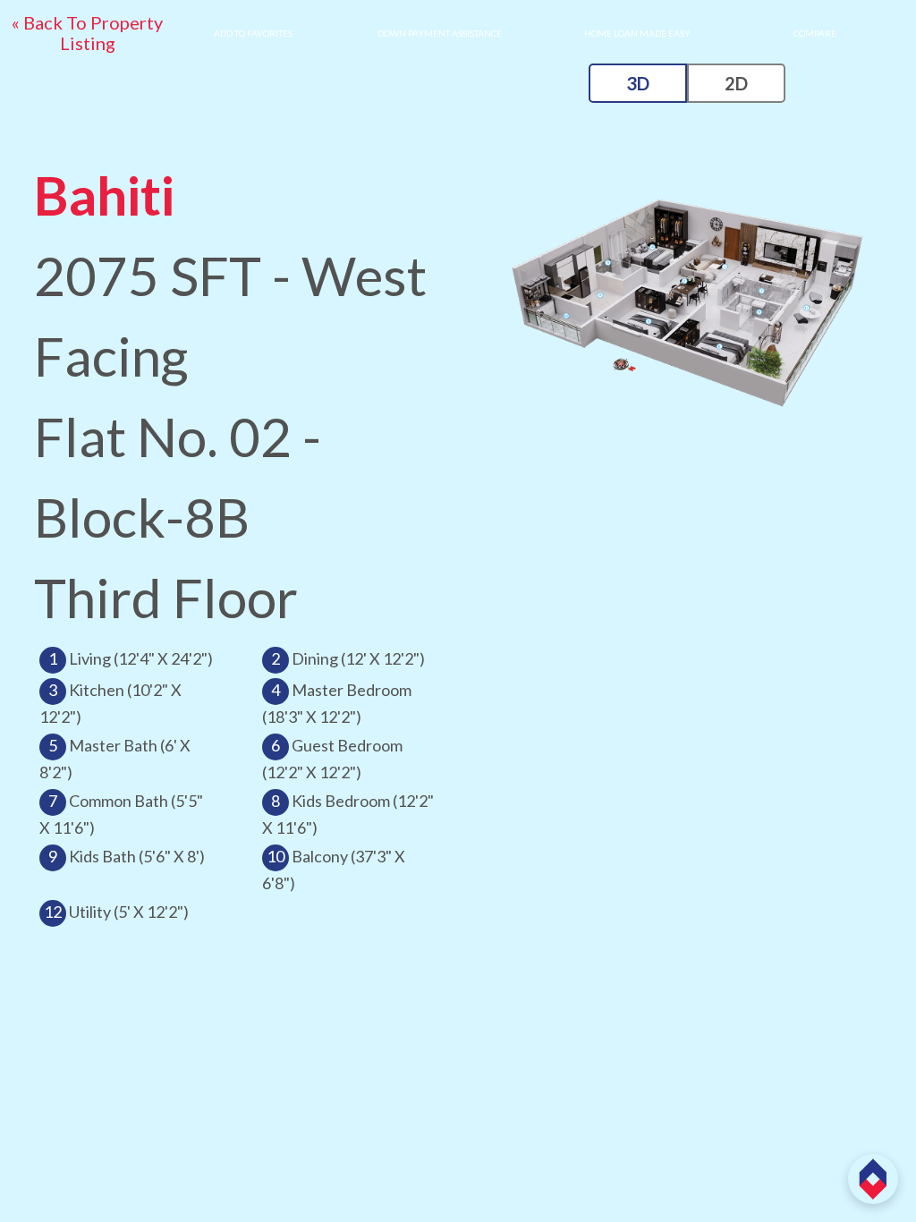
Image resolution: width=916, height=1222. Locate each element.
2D (736, 83)
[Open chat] (873, 1179)
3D (637, 83)
